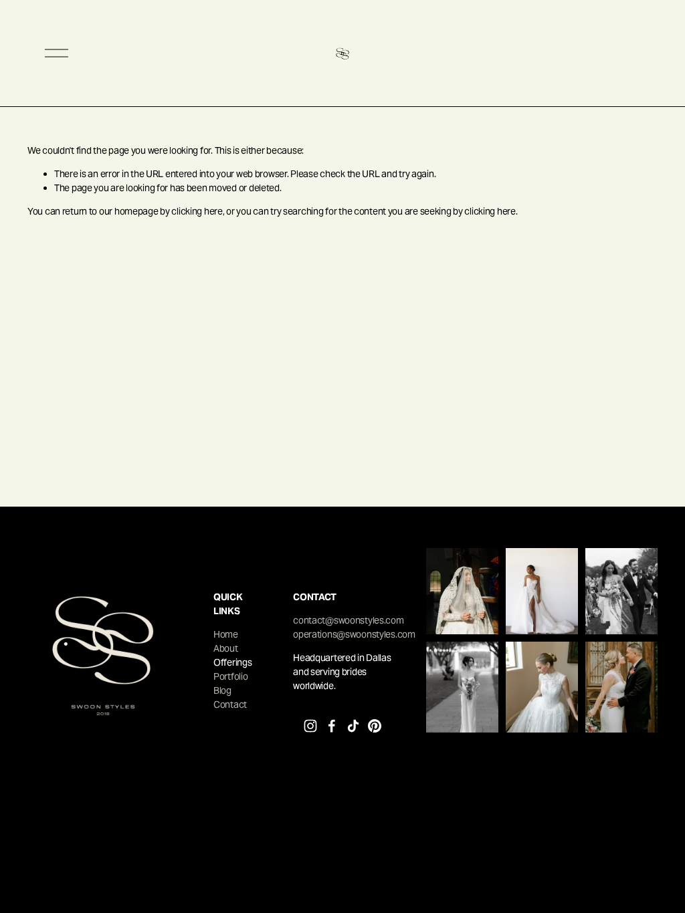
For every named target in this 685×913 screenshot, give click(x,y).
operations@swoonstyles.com (354, 634)
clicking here (196, 211)
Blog (222, 690)
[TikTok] (353, 726)
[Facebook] (331, 726)
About (225, 648)
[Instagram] (310, 726)
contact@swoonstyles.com (348, 620)
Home (225, 634)
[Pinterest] (374, 726)
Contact (230, 704)
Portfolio (230, 676)
